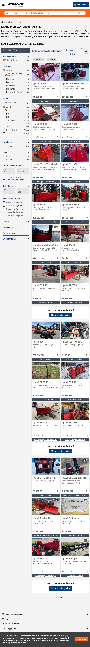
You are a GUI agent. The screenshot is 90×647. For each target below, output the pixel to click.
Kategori (7, 66)
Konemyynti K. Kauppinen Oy (46, 182)
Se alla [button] (6, 136)
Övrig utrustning (10, 239)
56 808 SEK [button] (38, 137)
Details (6, 222)
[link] (46, 72)
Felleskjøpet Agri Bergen (74, 535)
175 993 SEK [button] (38, 218)
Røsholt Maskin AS (45, 302)
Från (5, 189)
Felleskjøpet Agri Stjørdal (74, 359)
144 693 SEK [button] (38, 258)
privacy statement (11, 643)
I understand (81, 639)
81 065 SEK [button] (38, 436)
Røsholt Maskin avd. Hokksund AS (46, 535)
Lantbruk (9, 22)
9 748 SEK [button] (66, 532)
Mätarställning (9, 233)
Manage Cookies (58, 640)
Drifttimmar (8, 227)
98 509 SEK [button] (38, 572)
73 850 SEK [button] (67, 137)
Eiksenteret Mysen (74, 399)
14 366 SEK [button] (38, 395)
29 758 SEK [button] (67, 299)
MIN (5, 169)
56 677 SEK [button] (38, 532)
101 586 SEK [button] (67, 97)
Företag (5, 619)
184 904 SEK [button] (67, 218)
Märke (5, 98)
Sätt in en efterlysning (60, 315)
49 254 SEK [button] (67, 436)
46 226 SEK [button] (38, 97)
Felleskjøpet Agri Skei (75, 302)
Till (18, 189)
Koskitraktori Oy (45, 101)
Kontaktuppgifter (9, 628)
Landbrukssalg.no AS (75, 262)
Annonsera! (82, 4)
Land (5, 152)
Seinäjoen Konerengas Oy (75, 222)
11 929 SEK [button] (67, 572)
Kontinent (7, 142)
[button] (15, 50)
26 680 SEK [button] (38, 491)
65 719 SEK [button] (38, 178)
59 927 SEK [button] (67, 178)
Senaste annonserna (12, 198)
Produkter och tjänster (11, 624)
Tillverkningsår (9, 186)
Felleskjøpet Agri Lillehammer (75, 440)
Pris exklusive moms (12, 166)
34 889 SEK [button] (67, 395)
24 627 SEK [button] (67, 258)
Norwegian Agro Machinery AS (45, 576)
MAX (18, 169)
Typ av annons (9, 56)
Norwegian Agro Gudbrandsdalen (45, 440)
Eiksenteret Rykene (45, 359)
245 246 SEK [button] (38, 355)
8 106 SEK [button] (66, 355)
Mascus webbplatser (14, 614)
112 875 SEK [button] (67, 491)
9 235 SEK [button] (37, 299)
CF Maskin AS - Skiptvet (75, 576)
